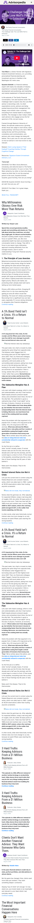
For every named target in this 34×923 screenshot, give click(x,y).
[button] (5, 40)
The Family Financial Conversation (15, 27)
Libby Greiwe (17, 762)
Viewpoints (10, 213)
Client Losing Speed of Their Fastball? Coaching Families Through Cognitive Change (14, 149)
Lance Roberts (24, 323)
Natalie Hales (14, 865)
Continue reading (7, 304)
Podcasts (10, 762)
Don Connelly (18, 916)
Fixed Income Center (13, 323)
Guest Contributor (19, 213)
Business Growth (12, 855)
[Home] (14, 2)
